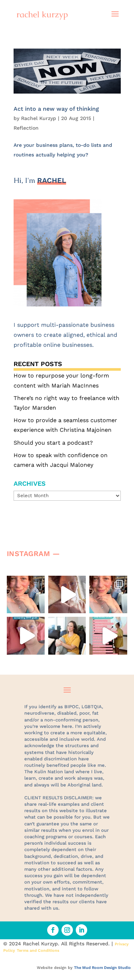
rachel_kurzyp (27, 584)
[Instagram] (37, 604)
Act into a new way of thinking (56, 108)
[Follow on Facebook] (53, 930)
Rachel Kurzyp (38, 118)
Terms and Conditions (38, 950)
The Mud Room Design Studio (102, 967)
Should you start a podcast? (53, 442)
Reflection (26, 128)
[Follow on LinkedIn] (81, 930)
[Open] (26, 595)
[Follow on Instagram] (67, 930)
